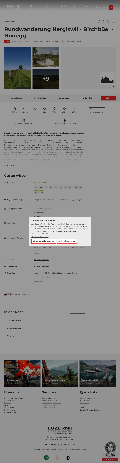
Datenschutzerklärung (40, 237)
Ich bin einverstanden (67, 241)
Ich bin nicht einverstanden (44, 241)
